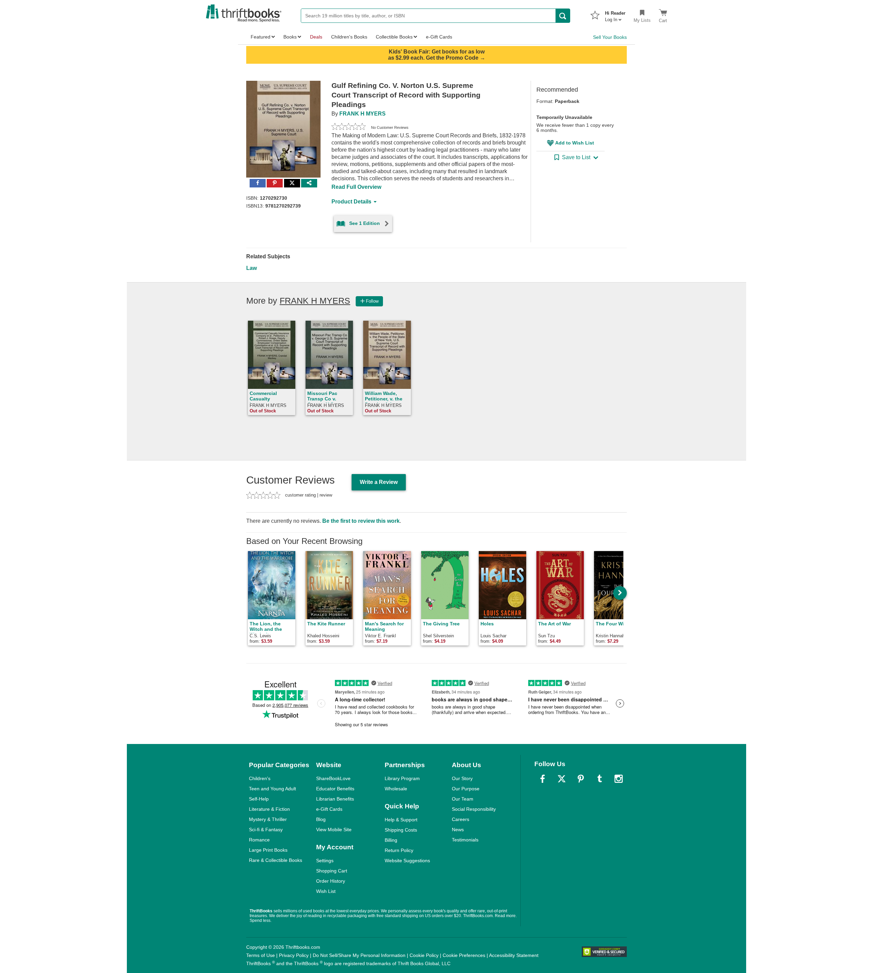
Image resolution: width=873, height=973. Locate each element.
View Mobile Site (334, 829)
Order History (330, 881)
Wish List (326, 891)
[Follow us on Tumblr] (599, 779)
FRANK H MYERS (362, 114)
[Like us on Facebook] (542, 779)
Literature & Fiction (269, 809)
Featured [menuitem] (260, 37)
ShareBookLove (333, 778)
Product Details (351, 201)
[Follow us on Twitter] (561, 779)
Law (251, 268)
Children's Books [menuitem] (349, 37)
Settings (325, 860)
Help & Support (401, 819)
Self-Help (259, 799)
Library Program (402, 778)
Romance (259, 839)
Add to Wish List (574, 143)
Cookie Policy (424, 955)
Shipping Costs (401, 830)
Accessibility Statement (513, 955)
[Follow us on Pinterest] (581, 779)
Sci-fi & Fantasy (266, 829)
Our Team (462, 799)
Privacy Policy (294, 955)
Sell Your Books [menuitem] (610, 37)
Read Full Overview (356, 187)
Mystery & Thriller (268, 819)
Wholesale (396, 788)
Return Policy (399, 850)
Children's (259, 778)
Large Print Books (268, 850)
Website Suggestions (407, 860)
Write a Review (379, 482)
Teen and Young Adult (272, 788)
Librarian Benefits (335, 799)
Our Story (462, 778)
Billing (391, 840)
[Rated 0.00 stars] (348, 127)
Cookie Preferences (464, 955)
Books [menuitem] (290, 37)
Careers (460, 819)
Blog (321, 819)
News (458, 829)
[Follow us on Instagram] (618, 779)
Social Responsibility (474, 809)
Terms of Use (260, 955)
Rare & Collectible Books (275, 860)
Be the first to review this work (361, 521)
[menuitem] (615, 14)
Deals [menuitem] (316, 37)
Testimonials (465, 839)
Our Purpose (465, 788)
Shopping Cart (331, 870)
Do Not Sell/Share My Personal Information (359, 955)
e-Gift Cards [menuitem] (439, 37)
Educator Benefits (335, 788)
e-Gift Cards (329, 809)
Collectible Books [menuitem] (394, 37)
